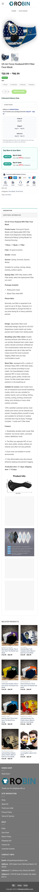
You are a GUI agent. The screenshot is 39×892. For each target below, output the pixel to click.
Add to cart (19, 92)
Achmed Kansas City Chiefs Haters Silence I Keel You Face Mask (27, 720)
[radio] (5, 84)
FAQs (3, 828)
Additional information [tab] (12, 215)
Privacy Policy (7, 812)
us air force (7, 194)
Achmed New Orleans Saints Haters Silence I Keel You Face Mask (9, 754)
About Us (5, 804)
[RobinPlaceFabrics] (19, 4)
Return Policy (6, 837)
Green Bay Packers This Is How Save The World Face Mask (10, 685)
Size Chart (5, 833)
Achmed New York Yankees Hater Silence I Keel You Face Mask (27, 651)
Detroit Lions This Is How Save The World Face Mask (10, 720)
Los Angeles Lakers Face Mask (28, 754)
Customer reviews (8, 849)
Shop (3, 800)
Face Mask (23, 11)
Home (13, 11)
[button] (3, 3)
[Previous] (5, 33)
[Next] (34, 33)
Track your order (7, 808)
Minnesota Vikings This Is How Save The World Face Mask (10, 651)
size (3, 80)
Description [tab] (7, 210)
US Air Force (19, 191)
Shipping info (6, 841)
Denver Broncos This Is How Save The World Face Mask (28, 685)
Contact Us (6, 845)
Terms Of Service (8, 816)
